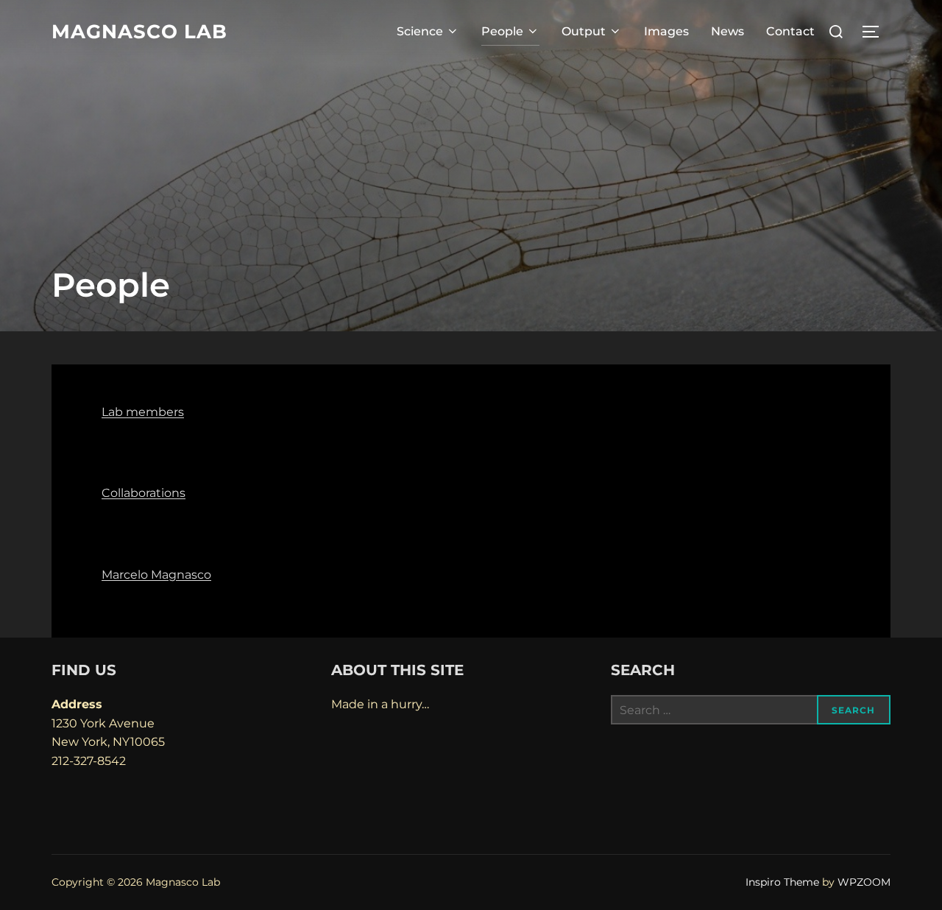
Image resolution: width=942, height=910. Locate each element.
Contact (790, 31)
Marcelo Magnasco (156, 575)
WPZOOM (863, 882)
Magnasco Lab (139, 31)
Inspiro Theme (782, 882)
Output (584, 31)
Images (666, 31)
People (502, 31)
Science (420, 31)
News (727, 31)
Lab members (143, 412)
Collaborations (143, 493)
